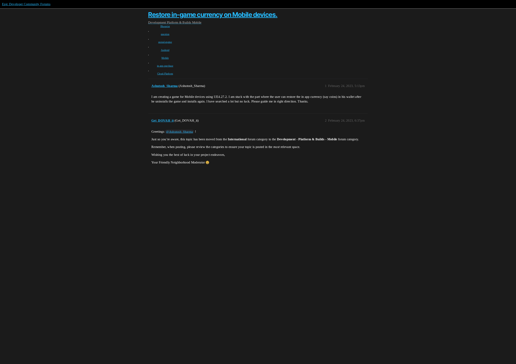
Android (165, 50)
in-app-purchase (165, 65)
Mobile (165, 58)
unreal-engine (165, 42)
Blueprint (165, 26)
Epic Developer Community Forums (26, 4)
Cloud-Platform (165, 73)
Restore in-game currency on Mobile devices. (213, 15)
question (165, 34)
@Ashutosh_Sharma (179, 131)
